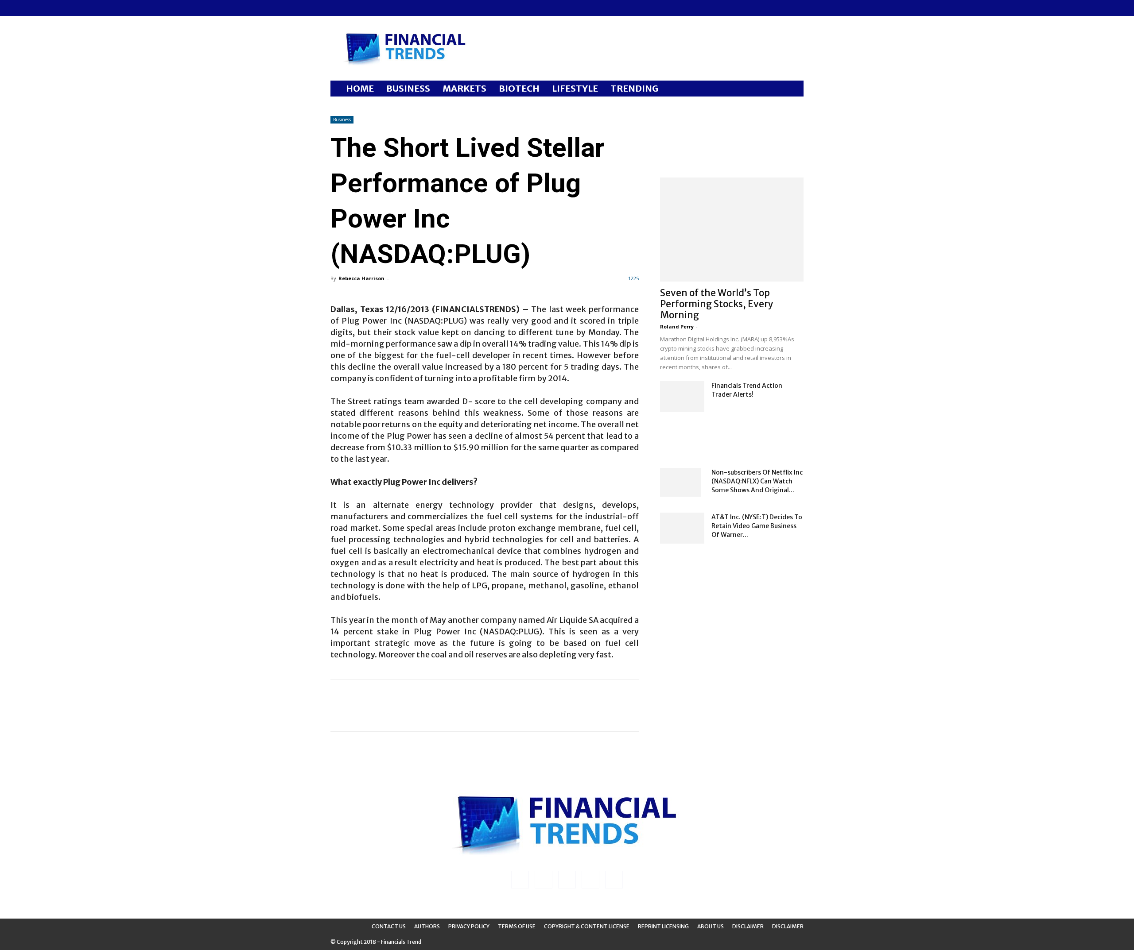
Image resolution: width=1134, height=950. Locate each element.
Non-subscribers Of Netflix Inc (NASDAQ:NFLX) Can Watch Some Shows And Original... (757, 481)
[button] (793, 89)
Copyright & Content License (586, 926)
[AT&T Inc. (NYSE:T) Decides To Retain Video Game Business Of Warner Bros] (682, 528)
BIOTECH (519, 88)
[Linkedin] (351, 8)
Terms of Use (517, 926)
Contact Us (389, 926)
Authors (427, 926)
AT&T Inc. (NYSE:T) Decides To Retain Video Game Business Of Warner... (756, 526)
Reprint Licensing (663, 926)
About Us (710, 926)
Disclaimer (748, 926)
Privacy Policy (468, 926)
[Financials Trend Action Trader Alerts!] (682, 396)
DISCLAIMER (788, 926)
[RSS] (366, 8)
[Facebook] (337, 8)
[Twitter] (381, 8)
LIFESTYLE (575, 88)
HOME (360, 88)
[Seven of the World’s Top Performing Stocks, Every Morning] (732, 230)
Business (342, 119)
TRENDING (634, 88)
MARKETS (464, 88)
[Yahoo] (395, 8)
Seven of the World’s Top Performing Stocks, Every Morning (716, 304)
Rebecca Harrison (361, 278)
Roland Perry (677, 326)
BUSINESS (408, 88)
